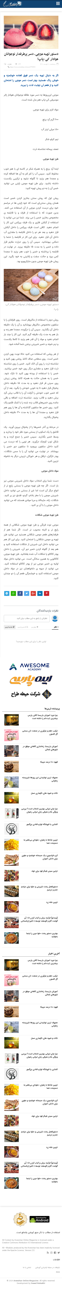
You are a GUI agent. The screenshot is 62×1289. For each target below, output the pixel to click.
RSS (58, 1272)
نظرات (10, 64)
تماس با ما (27, 1267)
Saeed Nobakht (38, 1283)
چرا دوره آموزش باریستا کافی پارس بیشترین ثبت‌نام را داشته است (43, 717)
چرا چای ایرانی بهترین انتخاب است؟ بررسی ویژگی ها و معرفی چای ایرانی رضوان (39, 810)
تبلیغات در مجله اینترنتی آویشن (47, 1267)
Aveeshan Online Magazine (26, 1280)
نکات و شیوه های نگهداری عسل (44, 793)
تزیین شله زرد (52, 902)
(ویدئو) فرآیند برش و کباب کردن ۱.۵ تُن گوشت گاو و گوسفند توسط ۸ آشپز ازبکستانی (39, 919)
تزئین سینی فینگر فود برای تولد (44, 871)
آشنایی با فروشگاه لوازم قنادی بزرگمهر (42, 824)
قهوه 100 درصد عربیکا (49, 762)
